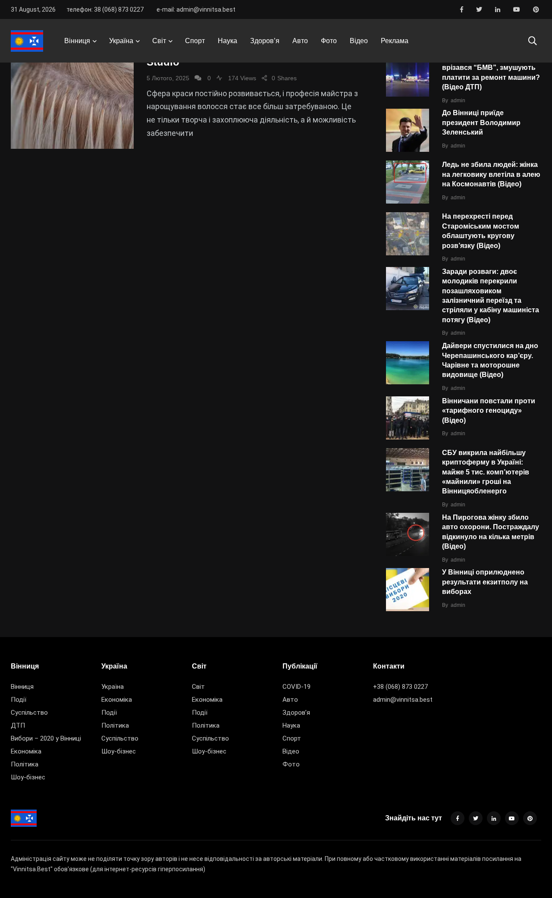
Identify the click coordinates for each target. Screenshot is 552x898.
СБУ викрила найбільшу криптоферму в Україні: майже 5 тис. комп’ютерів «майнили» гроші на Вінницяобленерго (485, 472)
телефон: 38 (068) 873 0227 (105, 9)
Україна (121, 40)
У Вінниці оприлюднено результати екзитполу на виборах (485, 582)
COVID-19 (296, 687)
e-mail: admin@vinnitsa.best (196, 9)
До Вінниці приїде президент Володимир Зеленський (481, 123)
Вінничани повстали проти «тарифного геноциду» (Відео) (488, 410)
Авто (300, 40)
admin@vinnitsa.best (403, 699)
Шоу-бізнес (28, 777)
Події (18, 699)
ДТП (18, 725)
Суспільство (29, 712)
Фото (329, 40)
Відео (359, 40)
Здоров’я (264, 40)
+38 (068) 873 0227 (400, 687)
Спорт (195, 40)
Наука (227, 40)
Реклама (394, 40)
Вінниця (77, 40)
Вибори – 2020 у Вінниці (46, 738)
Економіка (26, 751)
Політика (24, 764)
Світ (159, 40)
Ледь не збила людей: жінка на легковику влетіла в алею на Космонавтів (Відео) (491, 174)
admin (458, 100)
